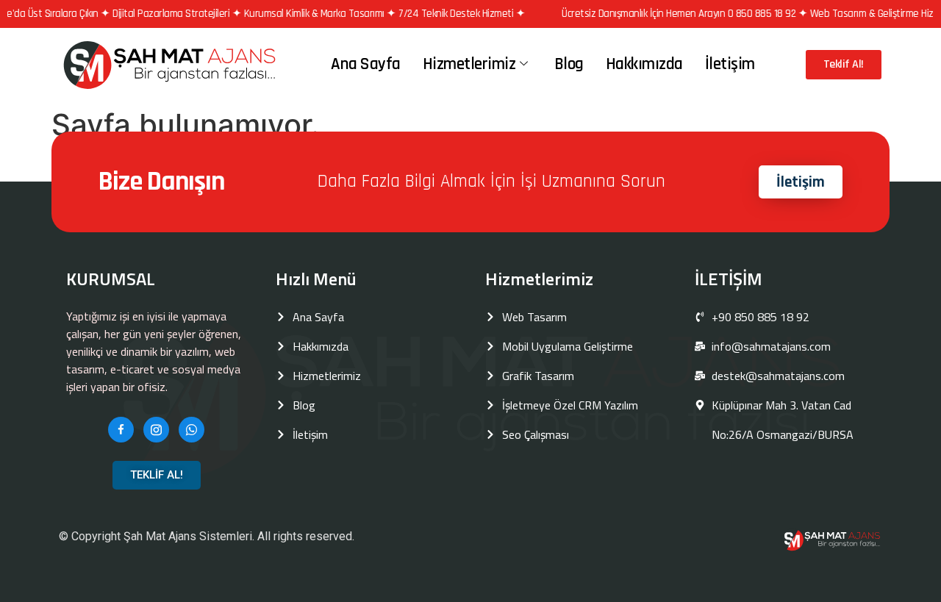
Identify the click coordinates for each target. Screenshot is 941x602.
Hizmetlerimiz (469, 64)
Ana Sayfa (366, 64)
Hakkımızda (644, 64)
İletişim (730, 64)
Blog (569, 64)
